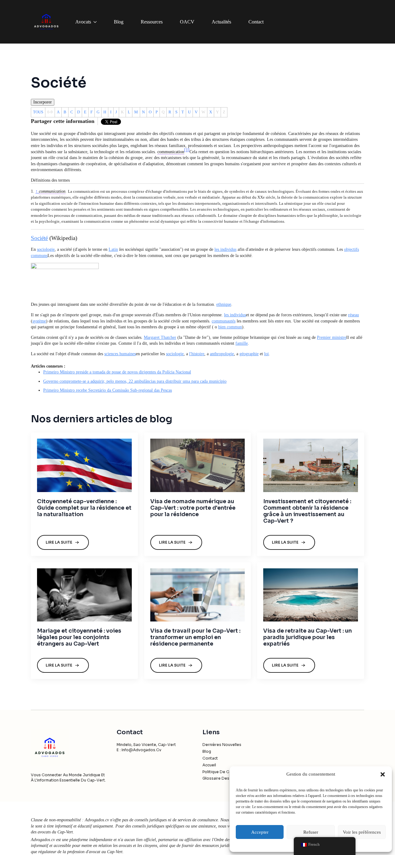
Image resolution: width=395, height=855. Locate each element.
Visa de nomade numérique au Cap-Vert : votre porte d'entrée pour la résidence (192, 508)
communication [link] (170, 152)
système (39, 321)
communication (52, 191)
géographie (249, 354)
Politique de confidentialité (228, 771)
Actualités (221, 21)
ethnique (223, 304)
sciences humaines (120, 354)
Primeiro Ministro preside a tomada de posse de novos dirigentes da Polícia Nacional (117, 372)
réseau (353, 315)
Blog (118, 21)
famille (241, 343)
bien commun (230, 327)
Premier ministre (331, 337)
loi (266, 354)
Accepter (259, 832)
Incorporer (42, 102)
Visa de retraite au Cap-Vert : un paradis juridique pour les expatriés (307, 637)
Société (39, 238)
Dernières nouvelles (221, 744)
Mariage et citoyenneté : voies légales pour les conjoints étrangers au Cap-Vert (79, 637)
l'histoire (196, 354)
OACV (187, 21)
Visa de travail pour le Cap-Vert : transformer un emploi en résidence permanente (195, 637)
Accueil (209, 765)
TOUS (38, 112)
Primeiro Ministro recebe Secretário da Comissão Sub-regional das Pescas (107, 390)
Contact (256, 21)
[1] (186, 150)
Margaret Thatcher (160, 337)
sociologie (46, 249)
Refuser (310, 832)
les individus (225, 249)
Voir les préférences (362, 832)
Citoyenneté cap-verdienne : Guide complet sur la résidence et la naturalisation (84, 508)
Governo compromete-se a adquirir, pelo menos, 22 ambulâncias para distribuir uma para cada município (135, 381)
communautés (223, 321)
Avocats (83, 21)
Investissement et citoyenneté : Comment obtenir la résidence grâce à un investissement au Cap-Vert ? (307, 511)
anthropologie (222, 354)
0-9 (50, 112)
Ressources (152, 21)
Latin (113, 249)
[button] (383, 774)
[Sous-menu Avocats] (96, 22)
